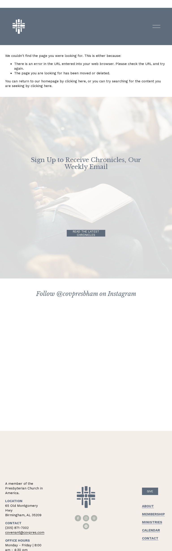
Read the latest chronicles (86, 233)
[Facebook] (78, 518)
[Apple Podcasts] (94, 518)
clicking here (75, 81)
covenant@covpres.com (24, 532)
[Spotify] (86, 526)
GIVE (150, 491)
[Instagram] (86, 518)
